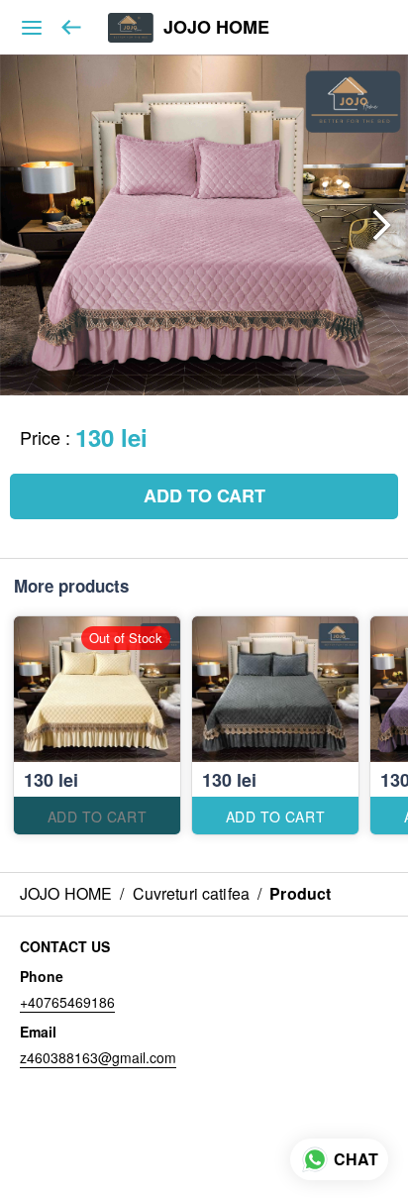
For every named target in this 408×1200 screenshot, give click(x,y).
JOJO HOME (216, 28)
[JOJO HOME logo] (130, 28)
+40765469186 (67, 1002)
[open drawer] (32, 28)
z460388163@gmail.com (98, 1057)
